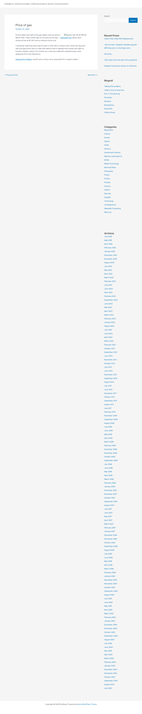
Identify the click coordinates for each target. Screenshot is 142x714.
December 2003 (110, 669)
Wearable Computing (112, 208)
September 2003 (111, 681)
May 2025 (108, 270)
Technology (108, 201)
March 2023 (109, 315)
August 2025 (109, 262)
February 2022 (110, 345)
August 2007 (109, 505)
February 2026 (110, 248)
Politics (107, 179)
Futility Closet (109, 112)
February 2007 (110, 528)
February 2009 (110, 445)
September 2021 (110, 352)
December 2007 (110, 490)
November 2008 (110, 453)
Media (106, 160)
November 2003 (110, 673)
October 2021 (109, 348)
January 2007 (109, 531)
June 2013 (108, 371)
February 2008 (110, 483)
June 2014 (108, 356)
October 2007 (109, 498)
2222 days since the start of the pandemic (120, 60)
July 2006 (108, 554)
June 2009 (108, 431)
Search (107, 16)
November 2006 (110, 539)
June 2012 (108, 389)
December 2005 (110, 580)
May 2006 (108, 561)
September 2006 (110, 546)
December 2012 (110, 375)
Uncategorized (110, 205)
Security (107, 193)
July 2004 (108, 643)
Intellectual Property (112, 152)
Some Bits (108, 109)
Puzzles (107, 182)
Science (107, 186)
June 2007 (108, 513)
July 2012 (108, 386)
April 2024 (108, 292)
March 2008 (109, 479)
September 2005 (110, 591)
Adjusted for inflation (24, 59)
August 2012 (109, 382)
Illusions (107, 149)
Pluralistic (108, 97)
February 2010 (109, 412)
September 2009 (110, 419)
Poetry (106, 175)
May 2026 (108, 240)
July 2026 (108, 236)
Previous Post (11, 75)
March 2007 (109, 524)
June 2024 (108, 289)
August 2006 (109, 550)
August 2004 (109, 640)
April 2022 (108, 337)
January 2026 (109, 251)
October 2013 (109, 363)
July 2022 (108, 330)
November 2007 (110, 494)
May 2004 (108, 651)
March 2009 (109, 442)
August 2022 (109, 326)
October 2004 (109, 632)
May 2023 (108, 307)
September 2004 (111, 636)
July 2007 (108, 509)
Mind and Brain (110, 167)
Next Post (92, 75)
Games (107, 141)
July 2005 (108, 599)
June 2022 (108, 333)
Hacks (106, 145)
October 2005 (109, 587)
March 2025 (109, 277)
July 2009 (108, 427)
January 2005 (109, 621)
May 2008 (108, 472)
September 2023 (111, 300)
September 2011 (110, 401)
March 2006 (109, 569)
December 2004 (110, 625)
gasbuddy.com (66, 38)
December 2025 (110, 255)
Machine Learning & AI (113, 156)
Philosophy (108, 171)
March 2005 (109, 613)
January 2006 (109, 576)
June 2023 (108, 304)
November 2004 (110, 628)
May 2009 (108, 434)
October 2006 (109, 543)
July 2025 (108, 266)
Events (107, 137)
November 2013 (110, 360)
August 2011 (109, 404)
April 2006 (108, 565)
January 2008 (109, 486)
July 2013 (108, 367)
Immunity (107, 54)
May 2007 (108, 516)
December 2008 (110, 449)
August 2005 (109, 595)
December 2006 (110, 535)
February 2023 (110, 319)
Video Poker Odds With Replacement (118, 39)
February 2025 (110, 281)
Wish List (107, 212)
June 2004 (108, 647)
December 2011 (110, 393)
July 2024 (108, 285)
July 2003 (108, 688)
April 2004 (108, 654)
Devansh (107, 101)
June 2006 (108, 557)
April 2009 (108, 438)
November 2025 (110, 259)
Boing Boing (109, 105)
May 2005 (108, 606)
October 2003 (109, 677)
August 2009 (109, 423)
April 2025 (108, 274)
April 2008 (108, 475)
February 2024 (110, 296)
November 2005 (110, 584)
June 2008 (108, 468)
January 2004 (109, 666)
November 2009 (110, 416)
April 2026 (108, 244)
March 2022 (109, 341)
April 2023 (108, 311)
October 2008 (109, 457)
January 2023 (109, 322)
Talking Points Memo (112, 86)
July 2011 (107, 408)
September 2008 (110, 460)
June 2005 (108, 602)
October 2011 (109, 397)
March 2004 (109, 658)
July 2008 (108, 464)
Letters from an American (114, 90)
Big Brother (108, 130)
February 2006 (110, 572)
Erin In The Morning (112, 94)
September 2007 (110, 501)
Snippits (107, 197)
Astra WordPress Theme (87, 704)
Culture (107, 134)
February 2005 (110, 617)
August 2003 (109, 684)
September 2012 (110, 378)
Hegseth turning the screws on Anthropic (120, 66)
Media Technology (111, 164)
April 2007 (108, 520)
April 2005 (108, 610)
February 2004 (110, 662)
